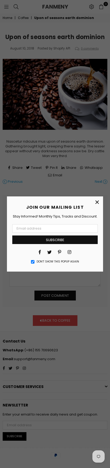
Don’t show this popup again (58, 262)
